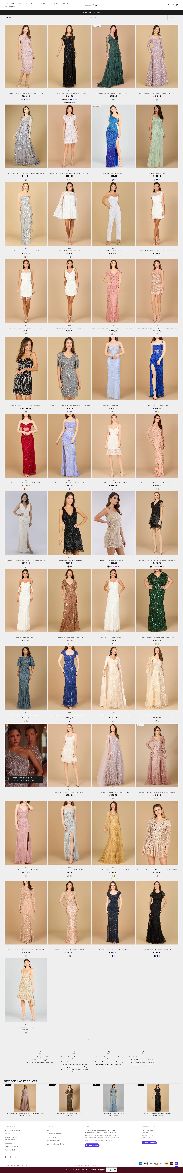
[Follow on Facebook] (5, 1157)
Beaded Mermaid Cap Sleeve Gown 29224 (157, 949)
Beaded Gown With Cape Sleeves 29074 (70, 637)
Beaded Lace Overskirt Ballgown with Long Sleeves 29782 (157, 792)
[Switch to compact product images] (10, 17)
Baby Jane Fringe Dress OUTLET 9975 (25, 250)
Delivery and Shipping (12, 1130)
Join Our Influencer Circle (55, 1144)
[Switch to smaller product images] (7, 17)
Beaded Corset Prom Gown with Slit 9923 (69, 482)
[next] (178, 1101)
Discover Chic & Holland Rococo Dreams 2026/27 (26, 779)
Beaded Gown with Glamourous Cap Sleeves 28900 (70, 715)
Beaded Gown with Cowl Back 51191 (113, 637)
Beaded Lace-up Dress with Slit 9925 (26, 869)
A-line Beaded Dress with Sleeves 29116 (113, 93)
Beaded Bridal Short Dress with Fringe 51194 (70, 328)
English (160, 5)
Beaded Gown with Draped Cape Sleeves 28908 (157, 637)
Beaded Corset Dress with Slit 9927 (113, 405)
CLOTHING (54, 3)
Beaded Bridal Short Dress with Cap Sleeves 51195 (157, 250)
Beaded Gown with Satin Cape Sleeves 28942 (113, 715)
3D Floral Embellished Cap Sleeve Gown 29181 (69, 93)
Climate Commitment (54, 1134)
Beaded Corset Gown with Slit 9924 (157, 405)
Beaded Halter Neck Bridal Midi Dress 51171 (69, 792)
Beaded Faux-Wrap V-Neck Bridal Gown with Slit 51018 (25, 560)
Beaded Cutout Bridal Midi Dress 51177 (113, 482)
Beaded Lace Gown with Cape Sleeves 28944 (113, 792)
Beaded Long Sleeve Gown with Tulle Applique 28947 (26, 949)
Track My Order (10, 6)
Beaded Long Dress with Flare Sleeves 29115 (113, 869)
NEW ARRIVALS (10, 3)
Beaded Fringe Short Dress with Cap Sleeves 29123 (157, 560)
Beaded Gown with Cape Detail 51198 (26, 637)
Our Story (50, 1130)
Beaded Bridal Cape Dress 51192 (69, 250)
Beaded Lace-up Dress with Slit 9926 (70, 869)
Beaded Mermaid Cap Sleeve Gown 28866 (113, 949)
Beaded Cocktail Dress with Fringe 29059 (26, 405)
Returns (7, 1134)
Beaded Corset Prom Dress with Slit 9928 (26, 482)
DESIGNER (43, 3)
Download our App (53, 1141)
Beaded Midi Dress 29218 (26, 1027)
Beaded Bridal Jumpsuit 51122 (113, 250)
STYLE (33, 3)
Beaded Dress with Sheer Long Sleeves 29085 (157, 482)
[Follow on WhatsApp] (15, 1157)
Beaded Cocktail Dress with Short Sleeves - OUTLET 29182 (70, 405)
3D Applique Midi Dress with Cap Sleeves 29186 (26, 93)
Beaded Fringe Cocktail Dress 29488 (113, 560)
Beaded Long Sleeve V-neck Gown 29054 (69, 949)
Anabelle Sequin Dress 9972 (113, 173)
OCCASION (23, 3)
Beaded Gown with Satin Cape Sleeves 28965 (157, 715)
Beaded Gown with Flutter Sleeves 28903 (26, 715)
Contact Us (8, 1143)
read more (109, 1140)
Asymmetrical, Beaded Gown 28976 (157, 173)
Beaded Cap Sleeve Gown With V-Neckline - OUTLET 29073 (113, 328)
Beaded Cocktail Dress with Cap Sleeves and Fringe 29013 (157, 328)
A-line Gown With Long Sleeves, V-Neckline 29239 (26, 173)
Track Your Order (10, 1150)
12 (100, 1040)
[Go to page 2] (106, 1040)
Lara (26, 90)
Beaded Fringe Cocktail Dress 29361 (69, 560)
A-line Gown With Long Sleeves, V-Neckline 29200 (157, 93)
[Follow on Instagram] (10, 1157)
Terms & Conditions (11, 1147)
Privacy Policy (51, 1137)
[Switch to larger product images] (4, 17)
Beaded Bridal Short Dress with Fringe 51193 (26, 328)
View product (25, 1100)
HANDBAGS (66, 3)
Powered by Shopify (90, 1165)
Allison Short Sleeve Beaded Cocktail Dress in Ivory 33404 (69, 173)
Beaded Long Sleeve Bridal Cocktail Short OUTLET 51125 (157, 869)
